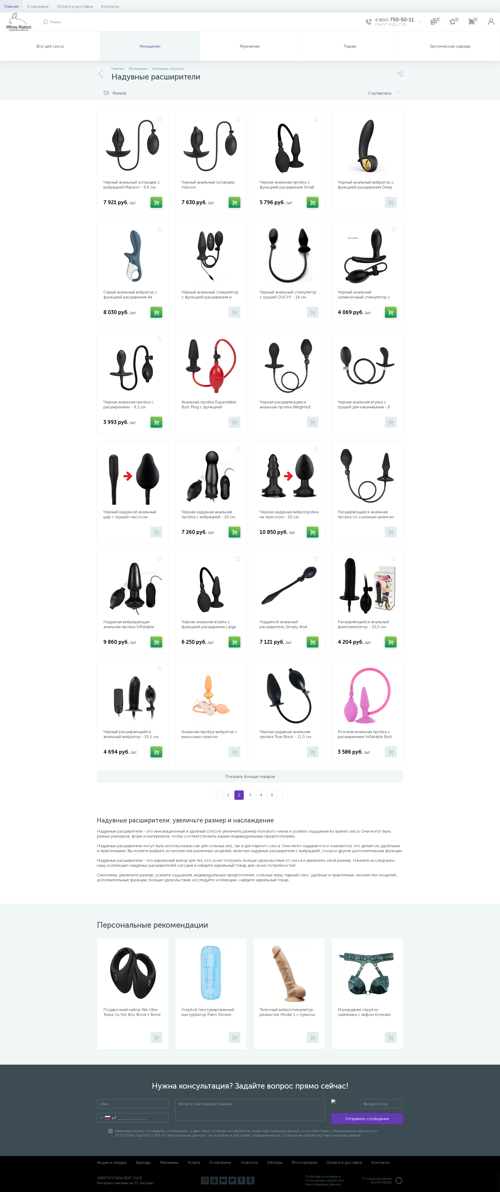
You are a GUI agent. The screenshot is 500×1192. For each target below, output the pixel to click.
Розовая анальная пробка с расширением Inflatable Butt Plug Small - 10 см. (365, 736)
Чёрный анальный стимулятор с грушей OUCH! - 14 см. (288, 294)
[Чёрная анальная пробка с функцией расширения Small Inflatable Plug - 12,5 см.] (289, 146)
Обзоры (274, 1162)
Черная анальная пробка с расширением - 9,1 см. (128, 404)
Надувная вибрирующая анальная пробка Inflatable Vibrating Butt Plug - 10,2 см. (130, 626)
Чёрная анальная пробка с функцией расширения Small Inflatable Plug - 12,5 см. (287, 187)
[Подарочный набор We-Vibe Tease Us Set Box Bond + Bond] (132, 973)
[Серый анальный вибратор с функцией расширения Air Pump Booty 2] (132, 256)
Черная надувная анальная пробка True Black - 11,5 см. (286, 734)
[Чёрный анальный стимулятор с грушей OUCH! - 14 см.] (289, 256)
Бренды (143, 1162)
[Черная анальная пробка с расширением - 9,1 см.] (132, 366)
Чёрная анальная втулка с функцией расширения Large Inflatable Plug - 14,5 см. (209, 626)
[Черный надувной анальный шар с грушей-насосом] (132, 476)
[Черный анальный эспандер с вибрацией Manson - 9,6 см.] (132, 146)
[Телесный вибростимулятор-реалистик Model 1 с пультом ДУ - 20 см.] (289, 973)
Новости (249, 1162)
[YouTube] (214, 1180)
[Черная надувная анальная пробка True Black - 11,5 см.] (289, 696)
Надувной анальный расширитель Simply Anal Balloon (283, 626)
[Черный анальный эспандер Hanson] (211, 146)
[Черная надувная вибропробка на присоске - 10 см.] (289, 476)
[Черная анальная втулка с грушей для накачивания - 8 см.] (367, 366)
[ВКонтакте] (223, 1180)
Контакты (110, 6)
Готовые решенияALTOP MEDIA (377, 1180)
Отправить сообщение (367, 1118)
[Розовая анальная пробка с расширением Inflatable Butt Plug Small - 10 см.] (367, 696)
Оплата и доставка (75, 6)
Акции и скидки (112, 1162)
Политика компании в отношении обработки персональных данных (324, 1180)
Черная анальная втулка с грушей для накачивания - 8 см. (364, 407)
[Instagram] (205, 1180)
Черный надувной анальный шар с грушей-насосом (129, 514)
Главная (11, 6)
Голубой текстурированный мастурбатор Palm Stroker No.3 (208, 1014)
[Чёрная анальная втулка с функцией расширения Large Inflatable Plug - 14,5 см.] (211, 586)
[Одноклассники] (250, 1180)
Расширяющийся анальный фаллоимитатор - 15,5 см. (363, 624)
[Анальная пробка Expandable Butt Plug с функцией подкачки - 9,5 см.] (211, 366)
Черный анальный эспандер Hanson (208, 185)
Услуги (194, 1162)
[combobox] (106, 1117)
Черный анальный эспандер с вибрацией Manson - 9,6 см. (131, 185)
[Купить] (156, 202)
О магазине (38, 6)
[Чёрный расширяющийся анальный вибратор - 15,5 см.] (132, 696)
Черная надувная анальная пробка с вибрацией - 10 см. (209, 514)
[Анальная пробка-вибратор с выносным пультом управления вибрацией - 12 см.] (211, 696)
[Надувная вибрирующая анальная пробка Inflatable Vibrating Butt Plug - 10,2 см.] (132, 586)
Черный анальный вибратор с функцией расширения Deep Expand (366, 187)
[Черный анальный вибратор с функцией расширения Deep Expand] (367, 146)
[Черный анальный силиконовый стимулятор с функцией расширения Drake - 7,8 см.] (367, 256)
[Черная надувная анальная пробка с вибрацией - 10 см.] (211, 476)
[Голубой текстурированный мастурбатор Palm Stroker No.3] (211, 973)
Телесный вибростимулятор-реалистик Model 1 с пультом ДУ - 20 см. (287, 1014)
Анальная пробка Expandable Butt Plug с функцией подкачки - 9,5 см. (209, 407)
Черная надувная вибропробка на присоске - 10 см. (289, 514)
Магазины (169, 1162)
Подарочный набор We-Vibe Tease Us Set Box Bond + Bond (131, 1012)
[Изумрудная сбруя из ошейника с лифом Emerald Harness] (367, 973)
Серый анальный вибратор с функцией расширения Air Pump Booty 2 (130, 297)
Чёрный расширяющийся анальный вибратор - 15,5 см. (131, 734)
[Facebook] (241, 1180)
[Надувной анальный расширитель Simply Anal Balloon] (289, 586)
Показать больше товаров (250, 776)
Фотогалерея (304, 1162)
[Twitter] (232, 1180)
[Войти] (491, 22)
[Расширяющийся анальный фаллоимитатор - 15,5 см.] (367, 586)
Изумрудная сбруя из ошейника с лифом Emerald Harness (364, 1014)
